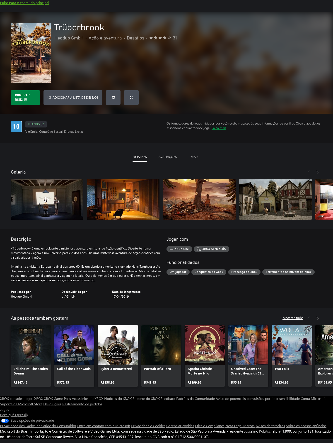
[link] (31, 356)
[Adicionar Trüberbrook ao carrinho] (113, 97)
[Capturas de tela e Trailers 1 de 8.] (47, 199)
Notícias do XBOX (118, 398)
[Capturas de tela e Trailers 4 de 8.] (275, 199)
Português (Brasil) (14, 414)
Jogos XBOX (34, 398)
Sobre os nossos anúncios (306, 425)
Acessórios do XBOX (88, 398)
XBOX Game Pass (57, 398)
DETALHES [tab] (140, 156)
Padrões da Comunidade (195, 398)
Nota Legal (234, 425)
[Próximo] (317, 172)
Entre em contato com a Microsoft (103, 425)
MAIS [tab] (194, 156)
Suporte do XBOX (147, 398)
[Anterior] (308, 172)
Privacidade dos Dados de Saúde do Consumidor (38, 425)
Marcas (249, 425)
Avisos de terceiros (270, 425)
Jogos (4, 409)
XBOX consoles (11, 398)
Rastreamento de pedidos (82, 403)
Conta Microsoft (313, 398)
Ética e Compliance (209, 425)
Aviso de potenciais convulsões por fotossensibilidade (258, 398)
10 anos (34, 124)
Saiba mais (219, 128)
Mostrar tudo (292, 317)
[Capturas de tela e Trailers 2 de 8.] (123, 199)
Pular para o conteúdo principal (24, 2)
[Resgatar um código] (131, 97)
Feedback (168, 398)
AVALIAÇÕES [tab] (168, 156)
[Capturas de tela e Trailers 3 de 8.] (199, 199)
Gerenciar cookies (180, 425)
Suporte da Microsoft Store (21, 403)
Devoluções (52, 403)
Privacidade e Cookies (148, 425)
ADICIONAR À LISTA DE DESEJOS (75, 97)
